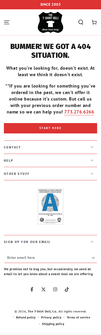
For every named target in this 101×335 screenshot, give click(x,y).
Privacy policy (51, 317)
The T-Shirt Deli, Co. (42, 311)
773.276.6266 (79, 112)
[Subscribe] (94, 257)
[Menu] (6, 22)
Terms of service (78, 317)
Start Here (50, 128)
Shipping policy (53, 324)
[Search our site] (81, 22)
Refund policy (26, 317)
